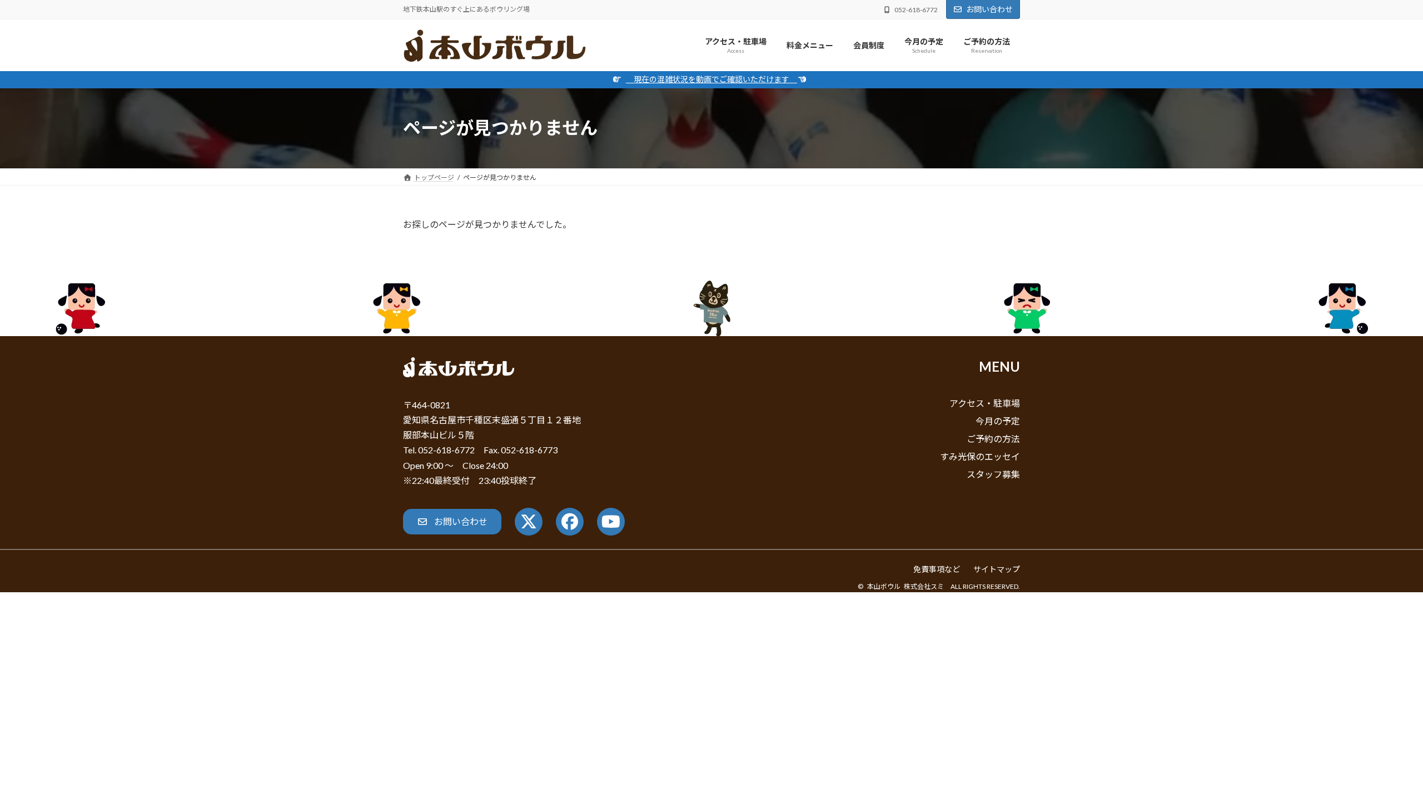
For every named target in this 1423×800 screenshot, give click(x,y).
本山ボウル (883, 586)
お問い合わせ (989, 9)
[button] (452, 521)
